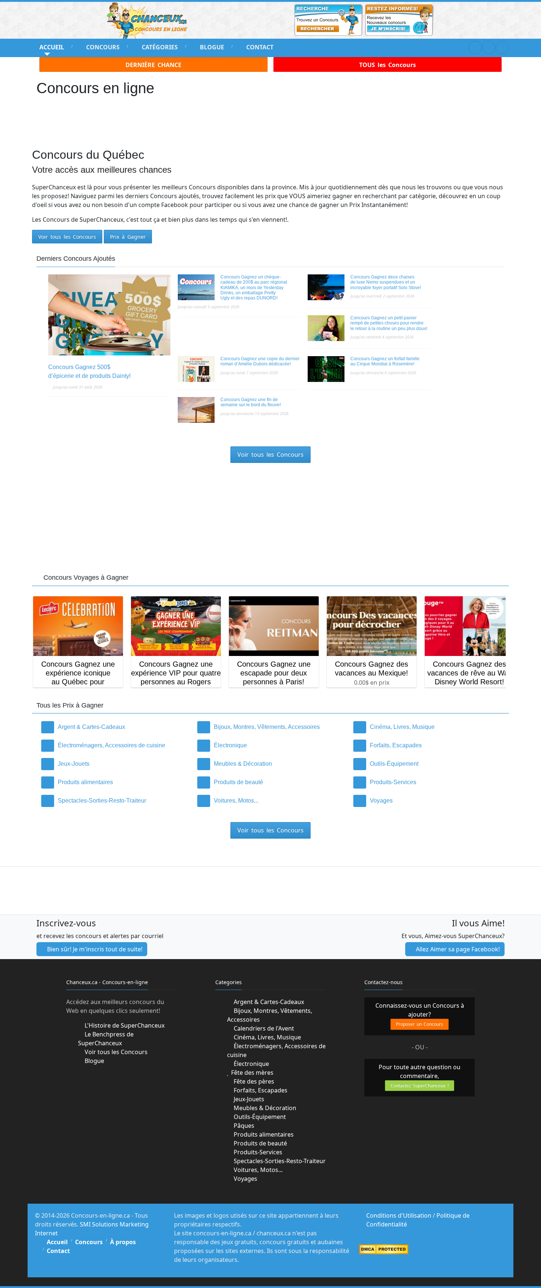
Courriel (192, 660)
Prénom (191, 633)
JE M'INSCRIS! (271, 685)
